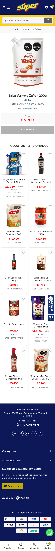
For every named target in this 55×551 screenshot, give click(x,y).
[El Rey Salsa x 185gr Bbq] (14, 262)
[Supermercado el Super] (27, 7)
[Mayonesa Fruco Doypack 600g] (41, 308)
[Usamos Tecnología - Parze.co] (15, 498)
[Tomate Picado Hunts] (14, 308)
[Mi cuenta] (8, 7)
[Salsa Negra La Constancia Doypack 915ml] (41, 163)
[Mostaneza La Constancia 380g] (14, 215)
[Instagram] (34, 433)
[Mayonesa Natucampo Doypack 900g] (14, 163)
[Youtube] (27, 433)
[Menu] (3, 7)
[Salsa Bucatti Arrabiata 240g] (41, 215)
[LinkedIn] (40, 433)
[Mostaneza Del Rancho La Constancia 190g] (41, 360)
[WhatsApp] (14, 433)
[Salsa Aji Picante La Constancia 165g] (14, 360)
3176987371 (29, 425)
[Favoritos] (46, 7)
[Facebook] (21, 433)
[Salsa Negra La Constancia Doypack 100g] (41, 262)
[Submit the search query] (48, 20)
